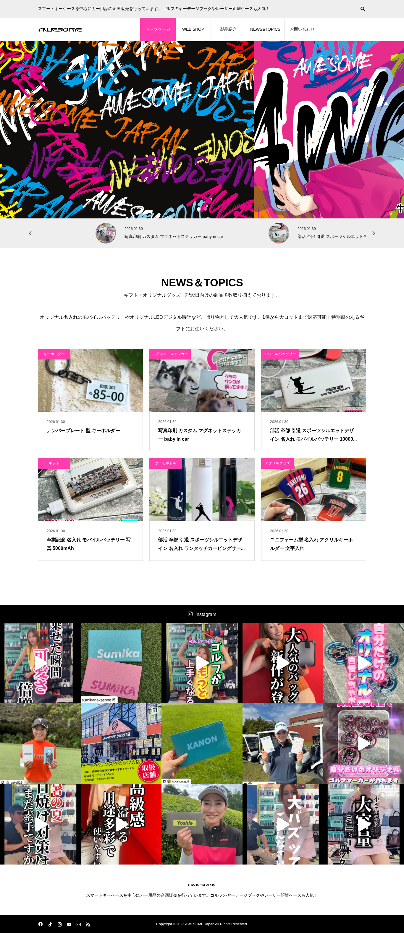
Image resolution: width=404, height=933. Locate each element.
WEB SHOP (193, 29)
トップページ (158, 29)
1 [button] (199, 209)
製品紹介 (228, 29)
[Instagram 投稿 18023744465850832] (201, 743)
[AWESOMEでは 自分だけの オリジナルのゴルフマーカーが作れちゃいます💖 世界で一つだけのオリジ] (363, 743)
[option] (202, 129)
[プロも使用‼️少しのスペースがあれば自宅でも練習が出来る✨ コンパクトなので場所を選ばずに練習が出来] (201, 663)
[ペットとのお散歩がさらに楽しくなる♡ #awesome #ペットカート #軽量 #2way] (40, 663)
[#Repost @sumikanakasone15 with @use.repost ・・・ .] (121, 663)
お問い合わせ (302, 29)
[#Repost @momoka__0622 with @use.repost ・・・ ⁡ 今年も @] (283, 743)
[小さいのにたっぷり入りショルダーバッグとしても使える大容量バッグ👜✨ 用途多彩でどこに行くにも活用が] (121, 824)
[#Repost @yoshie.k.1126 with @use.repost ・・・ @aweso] (201, 824)
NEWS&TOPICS (265, 29)
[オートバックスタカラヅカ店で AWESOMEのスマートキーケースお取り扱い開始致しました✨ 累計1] (121, 743)
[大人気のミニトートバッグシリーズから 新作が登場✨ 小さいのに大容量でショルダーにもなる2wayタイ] (283, 663)
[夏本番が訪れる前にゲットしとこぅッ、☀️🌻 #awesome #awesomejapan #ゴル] (283, 824)
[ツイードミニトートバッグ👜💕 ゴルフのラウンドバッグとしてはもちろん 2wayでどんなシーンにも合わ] (363, 824)
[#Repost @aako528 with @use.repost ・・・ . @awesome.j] (40, 743)
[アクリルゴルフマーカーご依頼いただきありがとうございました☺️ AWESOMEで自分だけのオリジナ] (363, 663)
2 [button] (205, 209)
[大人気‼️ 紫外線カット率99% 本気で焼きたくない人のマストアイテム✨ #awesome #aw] (40, 824)
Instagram (205, 614)
